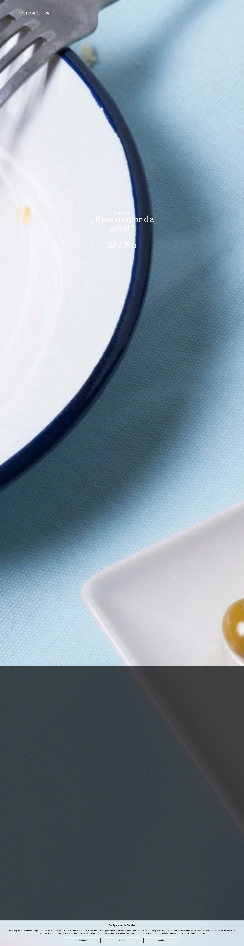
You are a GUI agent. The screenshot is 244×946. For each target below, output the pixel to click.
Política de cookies (198, 933)
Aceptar (161, 940)
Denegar (122, 940)
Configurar (83, 940)
